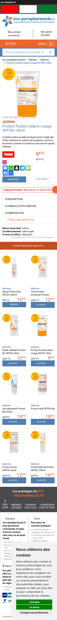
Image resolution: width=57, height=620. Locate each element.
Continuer (42, 179)
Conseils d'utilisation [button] (21, 206)
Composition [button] (15, 213)
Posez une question (20, 219)
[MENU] (51, 43)
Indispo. (14, 304)
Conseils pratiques (41, 529)
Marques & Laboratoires (44, 532)
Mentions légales (40, 541)
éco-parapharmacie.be (13, 59)
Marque (33, 59)
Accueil (10, 43)
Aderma (45, 59)
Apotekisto (7, 616)
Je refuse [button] (34, 607)
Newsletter (9, 559)
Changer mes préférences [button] (34, 612)
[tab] (28, 199)
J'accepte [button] (34, 602)
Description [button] (14, 199)
